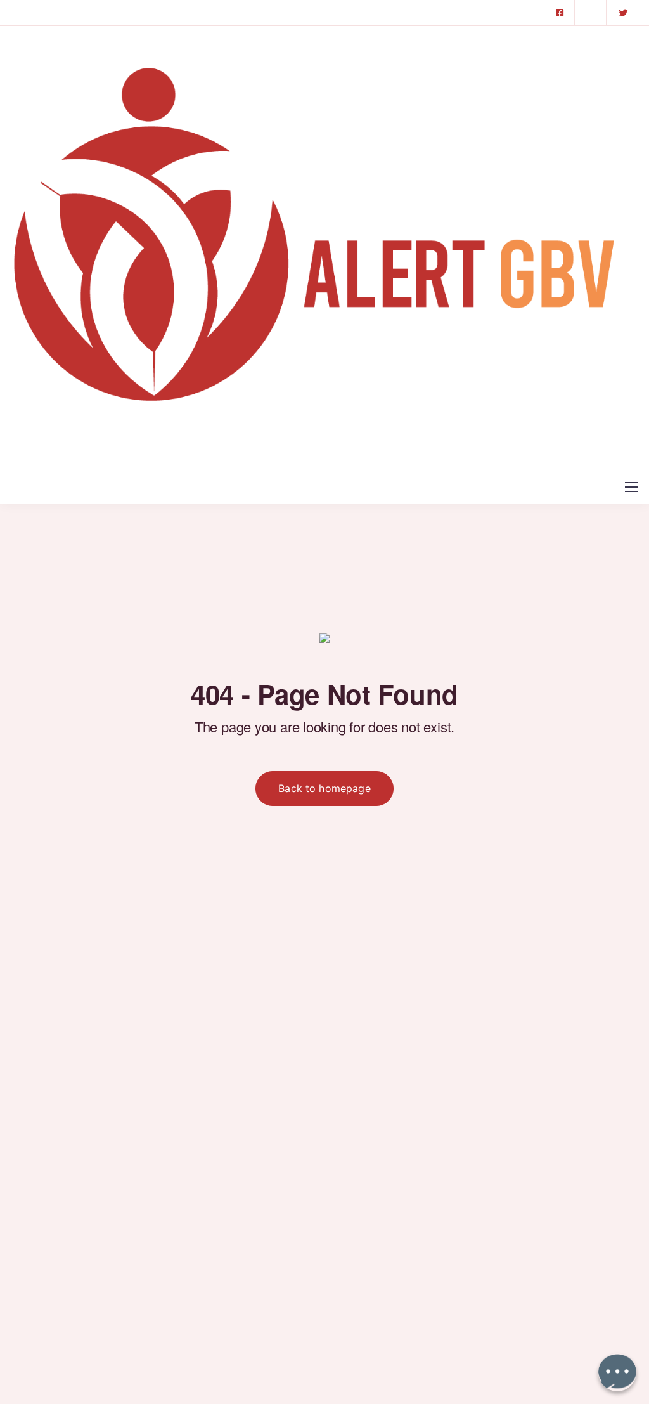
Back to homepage (324, 788)
